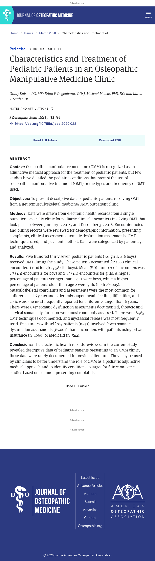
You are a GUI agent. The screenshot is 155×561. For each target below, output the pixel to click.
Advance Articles (90, 485)
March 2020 (47, 33)
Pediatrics (17, 48)
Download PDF (110, 140)
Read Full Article (45, 140)
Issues (28, 33)
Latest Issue (90, 477)
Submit (90, 501)
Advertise (90, 509)
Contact (90, 517)
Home (14, 33)
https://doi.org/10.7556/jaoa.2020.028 (45, 123)
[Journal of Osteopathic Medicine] (77, 15)
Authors (90, 493)
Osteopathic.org (90, 525)
